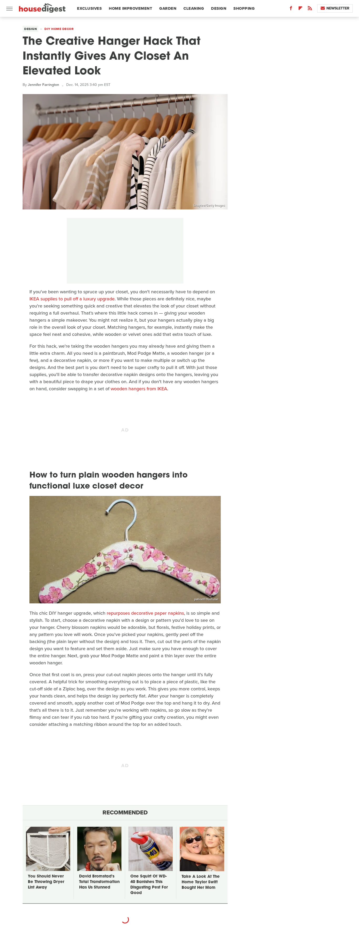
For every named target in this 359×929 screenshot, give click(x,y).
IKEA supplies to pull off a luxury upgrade (72, 298)
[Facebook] (291, 9)
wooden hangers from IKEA (139, 388)
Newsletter (337, 8)
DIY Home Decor (59, 29)
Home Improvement (130, 8)
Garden (167, 8)
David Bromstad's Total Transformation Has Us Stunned (99, 882)
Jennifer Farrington (43, 85)
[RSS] (310, 9)
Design (218, 8)
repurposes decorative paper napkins (145, 613)
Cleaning (193, 8)
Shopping (244, 8)
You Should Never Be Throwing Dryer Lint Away (46, 882)
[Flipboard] (300, 9)
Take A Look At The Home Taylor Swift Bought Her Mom (201, 882)
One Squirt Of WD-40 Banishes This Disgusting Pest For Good (149, 885)
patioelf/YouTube (206, 599)
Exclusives (89, 8)
